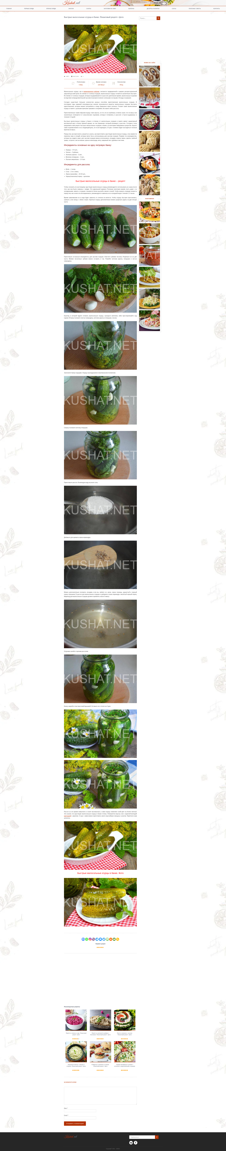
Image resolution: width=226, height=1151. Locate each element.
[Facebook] (83, 939)
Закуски (71, 8)
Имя (66, 1108)
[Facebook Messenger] (100, 939)
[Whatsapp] (86, 939)
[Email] (114, 939)
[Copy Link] (117, 939)
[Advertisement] (100, 979)
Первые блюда (29, 8)
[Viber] (93, 939)
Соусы (174, 8)
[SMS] (107, 939)
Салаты (88, 8)
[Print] (110, 939)
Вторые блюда (51, 8)
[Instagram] (90, 939)
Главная (9, 8)
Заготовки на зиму (110, 8)
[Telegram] (97, 939)
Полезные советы (195, 8)
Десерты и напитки (153, 8)
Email (66, 1115)
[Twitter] (103, 939)
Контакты (216, 8)
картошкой (67, 816)
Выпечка (131, 8)
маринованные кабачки (91, 91)
